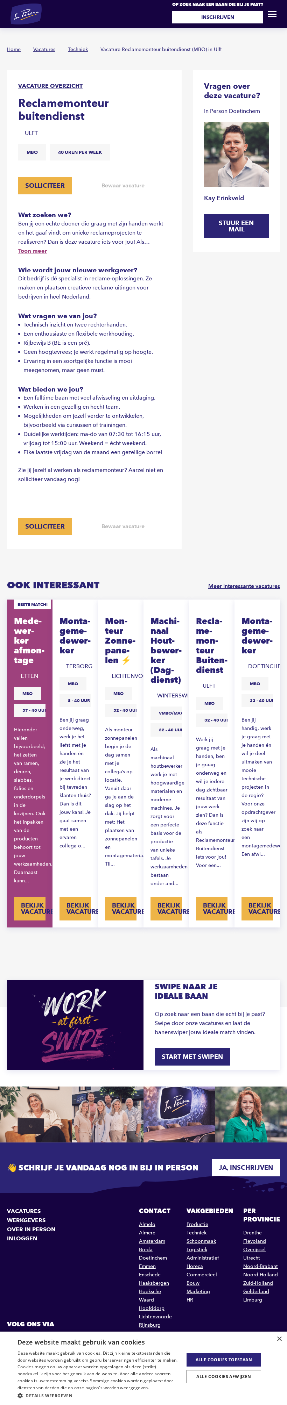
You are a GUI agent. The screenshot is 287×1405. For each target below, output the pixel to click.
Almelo (147, 1224)
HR (190, 1300)
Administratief (203, 1258)
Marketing (198, 1292)
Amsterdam (152, 1241)
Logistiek (197, 1250)
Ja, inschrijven (246, 1167)
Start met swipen (192, 1056)
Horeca (195, 1266)
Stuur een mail (236, 226)
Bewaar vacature (123, 185)
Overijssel (254, 1250)
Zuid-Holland (258, 1283)
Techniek (78, 49)
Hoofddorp (151, 1308)
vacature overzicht (50, 86)
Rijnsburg (150, 1325)
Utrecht (251, 1258)
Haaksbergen (154, 1283)
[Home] (26, 13)
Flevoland (254, 1241)
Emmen (147, 1266)
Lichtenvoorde (155, 1317)
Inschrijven (217, 17)
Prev (11, 943)
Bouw (193, 1283)
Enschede (150, 1275)
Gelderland (256, 1292)
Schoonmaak (201, 1241)
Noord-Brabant (260, 1266)
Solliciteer (45, 185)
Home (14, 49)
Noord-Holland (260, 1275)
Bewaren (41, 610)
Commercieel (202, 1275)
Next (275, 943)
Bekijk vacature (33, 908)
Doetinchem (153, 1258)
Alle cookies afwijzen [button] (223, 1376)
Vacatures (44, 49)
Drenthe (252, 1233)
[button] (98, 1395)
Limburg (252, 1300)
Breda (146, 1250)
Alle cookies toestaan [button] (224, 1360)
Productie (197, 1224)
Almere (147, 1233)
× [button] (279, 1339)
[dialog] (143, 1368)
